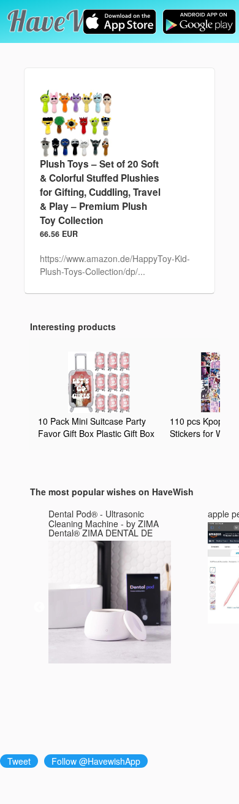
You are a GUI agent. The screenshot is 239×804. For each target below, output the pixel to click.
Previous (39, 607)
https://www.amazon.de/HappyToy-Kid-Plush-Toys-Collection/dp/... (115, 264)
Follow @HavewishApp (95, 761)
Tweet (19, 761)
